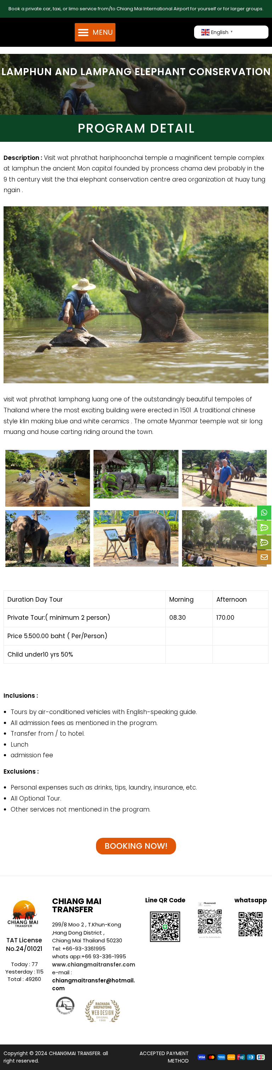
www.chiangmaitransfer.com (93, 964)
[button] (95, 32)
